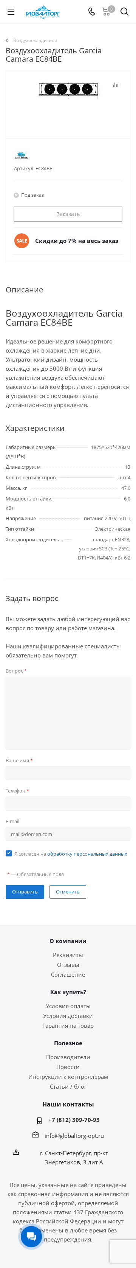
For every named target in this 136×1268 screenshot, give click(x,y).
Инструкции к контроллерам (68, 1076)
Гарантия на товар (68, 1025)
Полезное (68, 1043)
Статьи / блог (68, 1086)
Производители (68, 1057)
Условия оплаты (68, 1006)
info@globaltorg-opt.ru (74, 1135)
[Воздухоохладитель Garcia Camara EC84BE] (68, 118)
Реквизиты (68, 955)
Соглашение (68, 974)
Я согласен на (70, 853)
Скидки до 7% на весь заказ (76, 240)
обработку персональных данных (87, 853)
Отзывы (68, 964)
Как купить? (68, 992)
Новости (68, 1067)
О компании (68, 941)
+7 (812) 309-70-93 (74, 1119)
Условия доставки (68, 1015)
